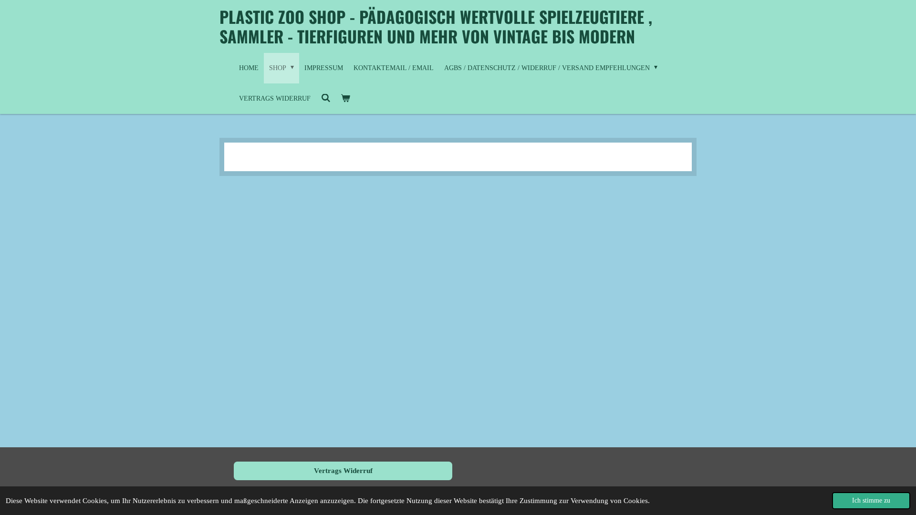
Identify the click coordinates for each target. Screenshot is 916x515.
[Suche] (326, 98)
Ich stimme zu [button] (871, 500)
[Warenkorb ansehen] (346, 98)
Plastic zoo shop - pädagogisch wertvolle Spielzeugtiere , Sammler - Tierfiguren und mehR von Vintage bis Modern (435, 26)
